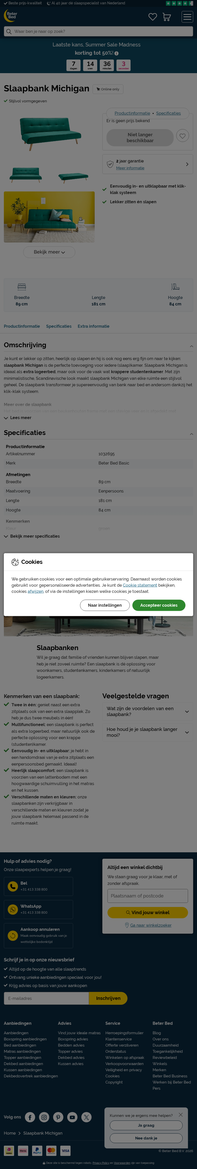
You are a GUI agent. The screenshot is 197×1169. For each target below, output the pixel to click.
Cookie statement (140, 585)
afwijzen (35, 591)
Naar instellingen (105, 605)
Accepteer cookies (159, 605)
